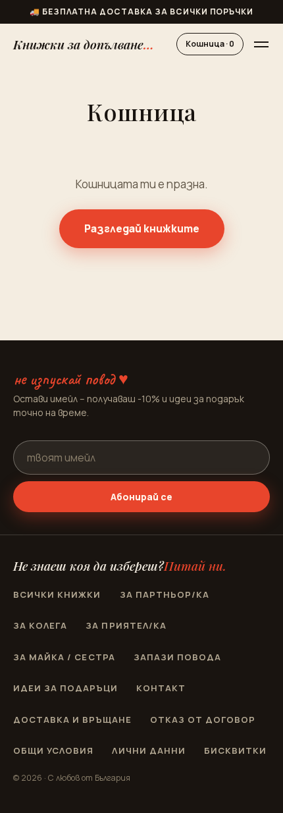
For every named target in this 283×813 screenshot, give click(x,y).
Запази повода (178, 657)
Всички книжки (57, 594)
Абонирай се (141, 496)
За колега (40, 625)
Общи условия (53, 750)
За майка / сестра (64, 657)
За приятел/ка (126, 625)
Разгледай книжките (141, 228)
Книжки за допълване (83, 44)
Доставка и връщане (72, 719)
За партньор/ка (165, 594)
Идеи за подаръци (65, 688)
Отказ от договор (203, 719)
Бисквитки (235, 750)
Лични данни (148, 750)
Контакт (161, 688)
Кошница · (210, 43)
